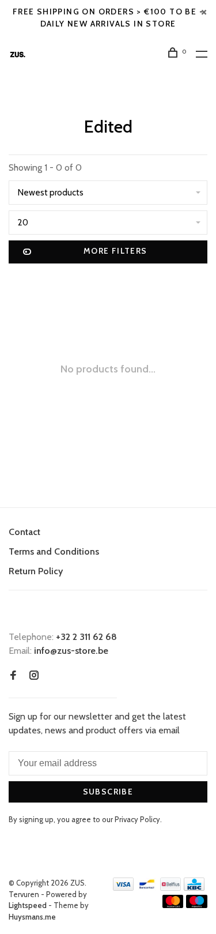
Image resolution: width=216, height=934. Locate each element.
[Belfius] (170, 887)
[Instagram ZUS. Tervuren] (34, 676)
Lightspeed (28, 905)
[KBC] (194, 887)
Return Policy (36, 571)
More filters (115, 251)
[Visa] (123, 887)
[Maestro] (196, 904)
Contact (24, 531)
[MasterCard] (173, 904)
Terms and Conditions (54, 551)
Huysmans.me (32, 916)
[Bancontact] (147, 887)
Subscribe (108, 791)
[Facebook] (13, 676)
